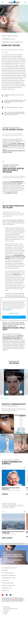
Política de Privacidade (7, 309)
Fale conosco (5, 580)
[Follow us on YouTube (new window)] (2, 595)
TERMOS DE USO (5, 590)
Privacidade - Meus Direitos (9, 575)
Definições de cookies (14, 313)
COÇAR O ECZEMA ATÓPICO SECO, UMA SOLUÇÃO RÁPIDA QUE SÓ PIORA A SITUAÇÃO (15, 101)
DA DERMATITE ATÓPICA (13, 533)
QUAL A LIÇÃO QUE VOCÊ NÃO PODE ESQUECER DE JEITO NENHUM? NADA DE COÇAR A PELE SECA (14, 113)
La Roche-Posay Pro (7, 588)
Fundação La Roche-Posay (8, 585)
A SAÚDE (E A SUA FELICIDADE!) (11, 489)
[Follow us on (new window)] (6, 595)
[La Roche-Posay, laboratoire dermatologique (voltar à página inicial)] (14, 2)
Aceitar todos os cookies (14, 317)
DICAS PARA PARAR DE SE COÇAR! (13, 107)
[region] (14, 309)
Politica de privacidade (7, 573)
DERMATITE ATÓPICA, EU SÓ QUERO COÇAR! (14, 95)
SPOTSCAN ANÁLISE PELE (7, 583)
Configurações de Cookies (8, 578)
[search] (2, 2)
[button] (5, 398)
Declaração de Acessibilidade (9, 567)
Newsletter (5, 570)
